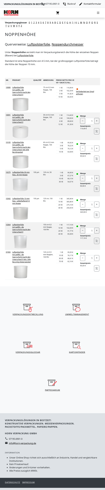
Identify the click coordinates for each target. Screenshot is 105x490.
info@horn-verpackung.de (22, 443)
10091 (8, 115)
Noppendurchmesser (68, 44)
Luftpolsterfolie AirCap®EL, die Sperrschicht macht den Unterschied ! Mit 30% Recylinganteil (21, 147)
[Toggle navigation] (98, 13)
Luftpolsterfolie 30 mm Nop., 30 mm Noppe (21, 173)
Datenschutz (12, 482)
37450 (8, 252)
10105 (8, 142)
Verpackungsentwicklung (28, 314)
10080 (8, 87)
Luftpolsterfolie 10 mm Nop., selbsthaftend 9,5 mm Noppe (21, 201)
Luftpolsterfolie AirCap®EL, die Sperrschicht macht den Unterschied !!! (21, 91)
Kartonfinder (77, 352)
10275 (8, 172)
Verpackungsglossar (28, 352)
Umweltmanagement (77, 314)
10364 (8, 224)
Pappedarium (52, 390)
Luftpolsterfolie (38, 44)
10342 (8, 198)
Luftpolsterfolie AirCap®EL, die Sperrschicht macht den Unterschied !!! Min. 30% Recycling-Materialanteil (21, 257)
